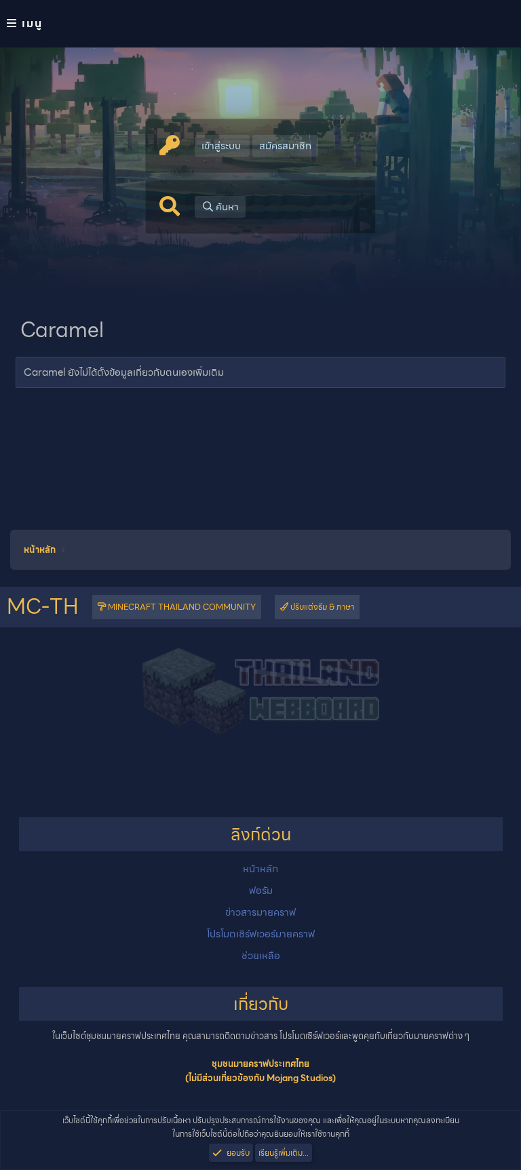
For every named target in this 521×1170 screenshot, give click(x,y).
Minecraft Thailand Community (181, 606)
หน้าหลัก (260, 869)
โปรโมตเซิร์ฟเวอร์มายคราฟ (261, 934)
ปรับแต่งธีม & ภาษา (321, 606)
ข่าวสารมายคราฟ (260, 912)
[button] (260, 23)
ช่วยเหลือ (261, 956)
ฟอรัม (261, 890)
